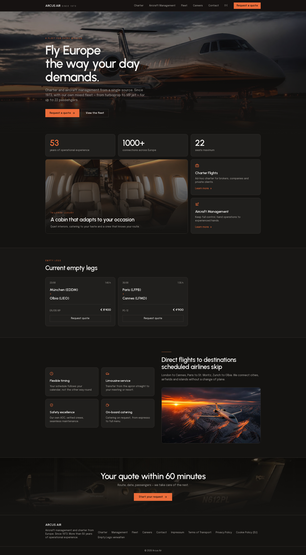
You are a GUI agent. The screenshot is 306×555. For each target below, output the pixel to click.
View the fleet (95, 113)
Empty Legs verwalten (111, 537)
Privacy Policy (224, 532)
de (226, 6)
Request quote (80, 318)
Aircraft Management (162, 5)
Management (120, 532)
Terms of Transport (199, 532)
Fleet (184, 5)
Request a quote (247, 5)
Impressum (177, 532)
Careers (198, 5)
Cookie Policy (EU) (246, 532)
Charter (138, 5)
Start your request (151, 497)
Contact (213, 5)
